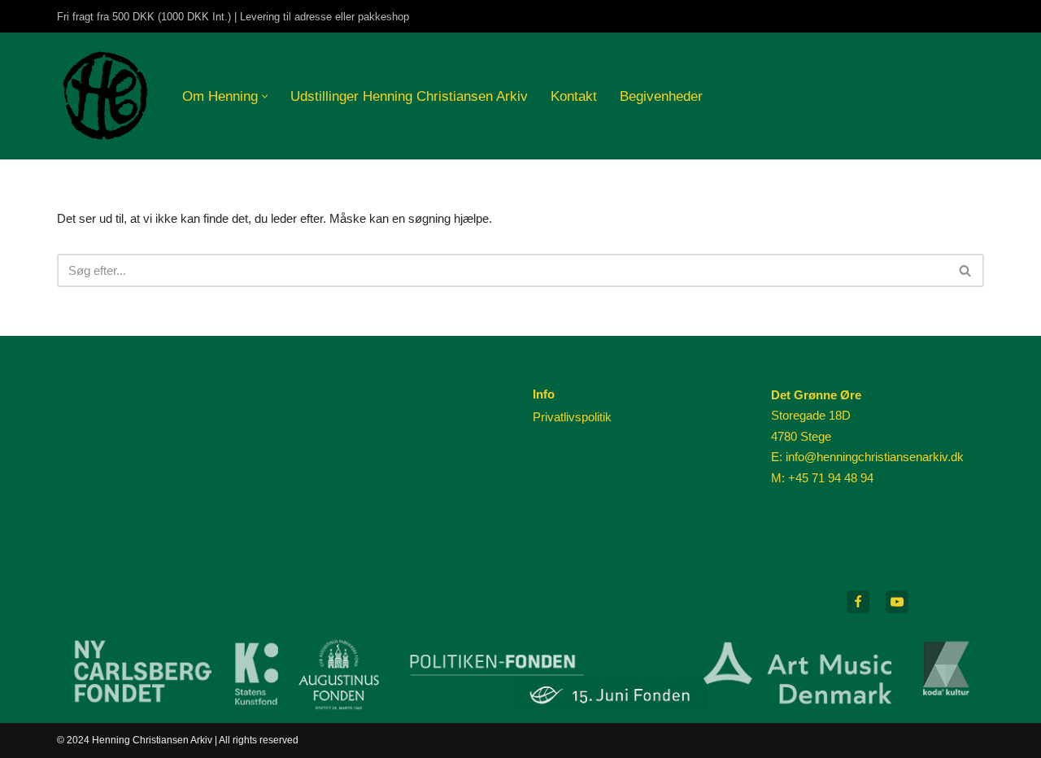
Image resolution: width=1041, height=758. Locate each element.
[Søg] (965, 270)
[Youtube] (897, 601)
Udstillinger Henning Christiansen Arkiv (409, 96)
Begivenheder (661, 96)
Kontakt (574, 96)
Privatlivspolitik (572, 417)
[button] (265, 96)
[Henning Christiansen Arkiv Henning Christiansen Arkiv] (106, 96)
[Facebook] (858, 601)
